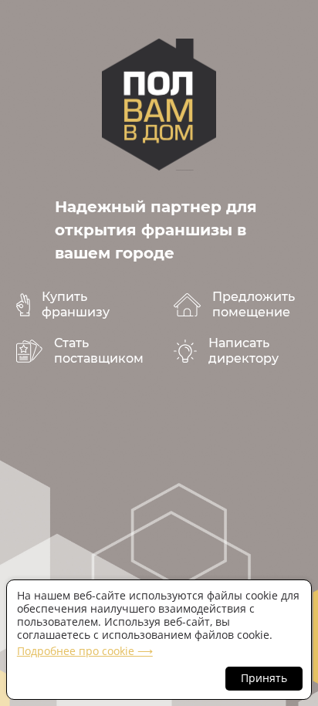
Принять (264, 678)
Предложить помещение (253, 304)
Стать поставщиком (99, 351)
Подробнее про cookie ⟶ (85, 651)
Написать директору (243, 351)
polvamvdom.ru (159, 105)
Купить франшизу (76, 304)
